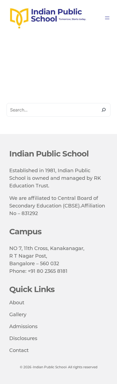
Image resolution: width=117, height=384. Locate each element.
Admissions (23, 326)
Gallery (17, 315)
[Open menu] (107, 18)
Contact (19, 350)
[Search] (103, 109)
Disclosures (23, 338)
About (16, 303)
